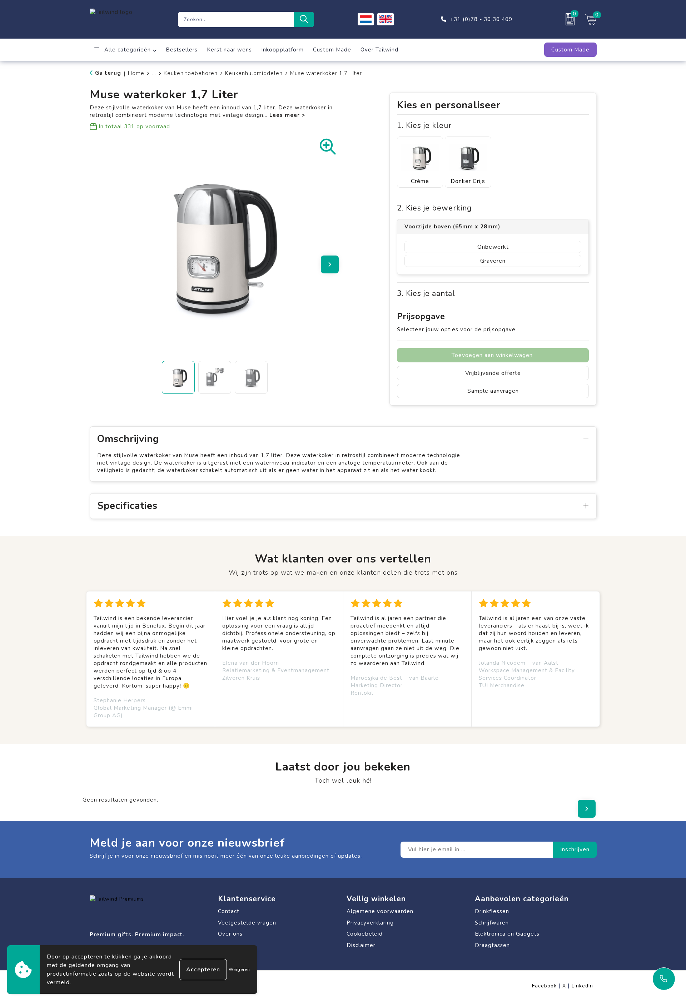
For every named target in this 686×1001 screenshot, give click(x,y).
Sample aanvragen (493, 391)
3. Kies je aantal (426, 293)
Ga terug (108, 72)
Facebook (546, 986)
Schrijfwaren (492, 922)
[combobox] (236, 19)
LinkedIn (582, 985)
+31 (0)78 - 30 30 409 (481, 19)
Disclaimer (361, 945)
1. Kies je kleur (424, 125)
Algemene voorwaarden (380, 911)
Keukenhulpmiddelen (254, 73)
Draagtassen (492, 945)
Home (136, 73)
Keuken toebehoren (191, 73)
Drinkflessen (492, 911)
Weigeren (239, 969)
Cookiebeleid (365, 933)
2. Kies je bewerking (434, 208)
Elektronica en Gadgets (507, 933)
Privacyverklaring (370, 922)
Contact (228, 911)
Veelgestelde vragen (247, 922)
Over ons (230, 933)
